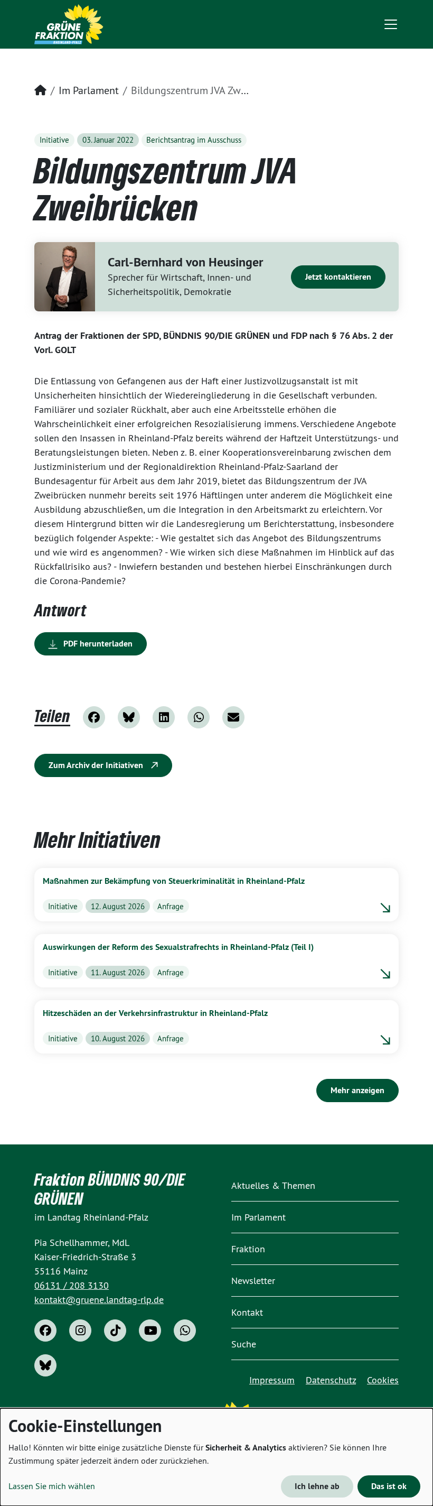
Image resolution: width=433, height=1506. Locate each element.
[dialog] (216, 1457)
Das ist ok (389, 1486)
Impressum (272, 1380)
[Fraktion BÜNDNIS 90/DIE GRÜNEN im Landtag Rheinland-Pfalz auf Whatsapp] (185, 1330)
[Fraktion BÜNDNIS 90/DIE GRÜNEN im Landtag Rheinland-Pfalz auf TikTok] (115, 1330)
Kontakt (247, 1312)
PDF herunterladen (97, 643)
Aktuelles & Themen (273, 1185)
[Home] (68, 24)
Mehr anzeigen (357, 1090)
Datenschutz (331, 1380)
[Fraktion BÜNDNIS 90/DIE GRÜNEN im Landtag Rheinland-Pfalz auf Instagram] (80, 1330)
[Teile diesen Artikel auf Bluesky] (129, 717)
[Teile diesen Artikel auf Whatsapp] (198, 717)
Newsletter (253, 1280)
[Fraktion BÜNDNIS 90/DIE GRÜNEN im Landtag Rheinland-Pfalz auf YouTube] (150, 1330)
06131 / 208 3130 (71, 1285)
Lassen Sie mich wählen (51, 1486)
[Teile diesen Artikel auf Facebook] (94, 717)
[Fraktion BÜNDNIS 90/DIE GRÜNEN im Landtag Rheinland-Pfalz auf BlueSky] (45, 1365)
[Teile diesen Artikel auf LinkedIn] (164, 717)
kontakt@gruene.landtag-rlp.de (99, 1300)
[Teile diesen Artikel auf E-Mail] (233, 717)
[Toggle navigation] (391, 24)
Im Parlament (89, 90)
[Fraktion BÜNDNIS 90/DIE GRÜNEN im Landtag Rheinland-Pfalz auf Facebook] (45, 1330)
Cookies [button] (383, 1380)
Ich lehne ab (317, 1486)
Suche (243, 1344)
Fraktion (248, 1249)
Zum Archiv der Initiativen (97, 765)
